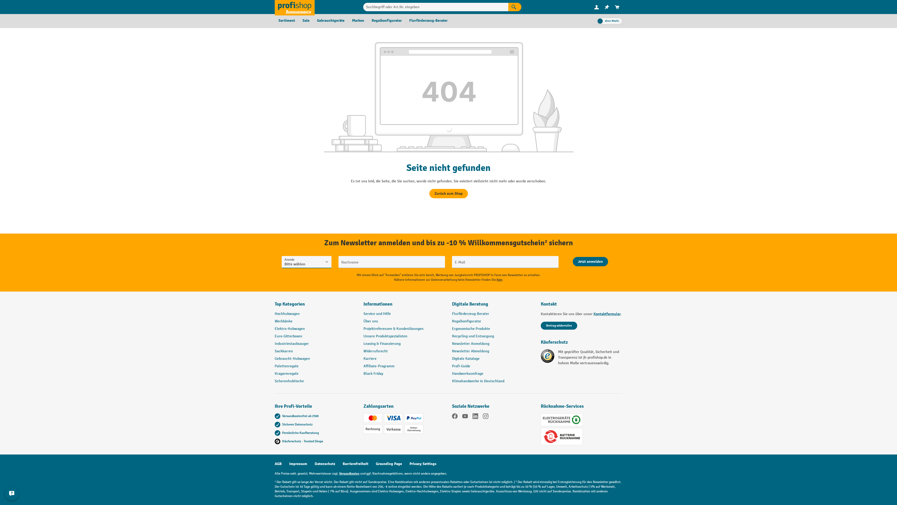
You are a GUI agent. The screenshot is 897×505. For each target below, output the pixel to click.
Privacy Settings (422, 464)
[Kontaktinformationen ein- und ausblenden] (12, 493)
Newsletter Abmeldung (470, 351)
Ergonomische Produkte (471, 329)
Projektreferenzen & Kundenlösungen (393, 329)
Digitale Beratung (470, 304)
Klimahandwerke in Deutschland (478, 381)
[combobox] (435, 7)
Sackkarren (284, 351)
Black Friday (373, 374)
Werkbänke (283, 321)
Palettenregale (287, 366)
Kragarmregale (287, 374)
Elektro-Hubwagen (290, 329)
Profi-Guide (461, 366)
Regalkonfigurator (466, 321)
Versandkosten (349, 474)
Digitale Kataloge (466, 359)
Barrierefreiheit (355, 464)
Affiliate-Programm (379, 366)
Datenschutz (325, 464)
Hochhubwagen (287, 314)
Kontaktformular (607, 314)
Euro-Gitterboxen (288, 336)
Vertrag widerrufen (559, 326)
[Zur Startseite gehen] (295, 7)
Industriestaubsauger (292, 344)
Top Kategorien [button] (290, 304)
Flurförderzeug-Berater (470, 314)
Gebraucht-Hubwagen (292, 359)
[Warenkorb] (617, 7)
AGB (278, 464)
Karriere (370, 359)
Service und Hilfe (377, 314)
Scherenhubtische (289, 381)
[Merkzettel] (607, 7)
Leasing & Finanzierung (382, 344)
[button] (493, 306)
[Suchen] (514, 7)
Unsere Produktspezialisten (385, 336)
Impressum (298, 464)
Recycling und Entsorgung (473, 336)
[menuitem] (596, 7)
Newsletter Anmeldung (470, 344)
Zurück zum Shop (448, 193)
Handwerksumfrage (467, 374)
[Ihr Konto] (596, 7)
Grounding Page (389, 464)
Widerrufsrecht (375, 351)
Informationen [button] (377, 304)
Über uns (370, 321)
